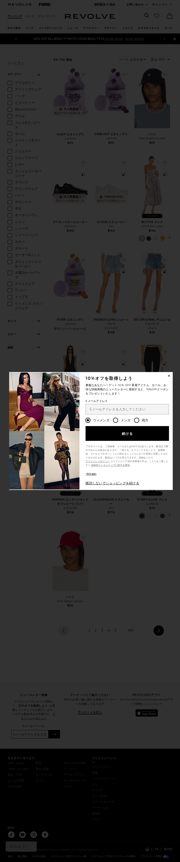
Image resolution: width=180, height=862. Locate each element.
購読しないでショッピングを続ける (112, 483)
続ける (127, 433)
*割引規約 (91, 473)
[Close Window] (169, 376)
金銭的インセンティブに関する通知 (110, 465)
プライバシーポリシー (98, 461)
